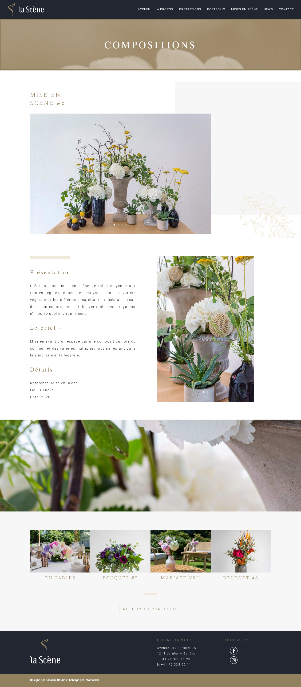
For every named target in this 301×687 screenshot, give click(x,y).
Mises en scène (244, 9)
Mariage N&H (181, 578)
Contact (286, 9)
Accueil (144, 9)
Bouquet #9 (120, 578)
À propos (165, 9)
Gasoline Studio (55, 680)
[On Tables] (60, 551)
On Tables (60, 578)
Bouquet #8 (241, 578)
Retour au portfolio (150, 609)
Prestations (190, 9)
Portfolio (216, 9)
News (268, 9)
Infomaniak (92, 680)
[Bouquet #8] (241, 551)
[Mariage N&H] (180, 551)
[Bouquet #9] (120, 551)
